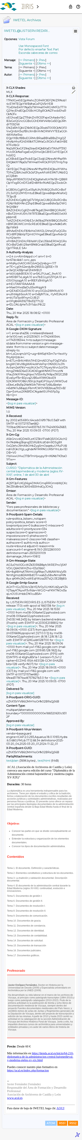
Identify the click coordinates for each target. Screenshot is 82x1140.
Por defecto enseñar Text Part (38, 49)
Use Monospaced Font (33, 46)
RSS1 (62, 1123)
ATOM (51, 1123)
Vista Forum (26, 39)
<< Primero (26, 60)
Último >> (43, 63)
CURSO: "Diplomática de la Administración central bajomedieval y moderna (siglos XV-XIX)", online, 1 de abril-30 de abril (35, 471)
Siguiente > (27, 63)
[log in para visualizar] (30, 325)
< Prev (41, 60)
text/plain (12, 760)
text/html (44, 760)
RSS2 (72, 1123)
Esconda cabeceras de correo (38, 53)
